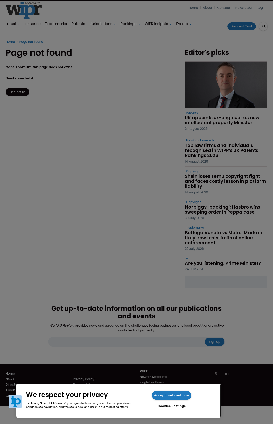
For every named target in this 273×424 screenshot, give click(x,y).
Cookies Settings (171, 406)
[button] (15, 401)
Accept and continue (171, 395)
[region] (118, 401)
